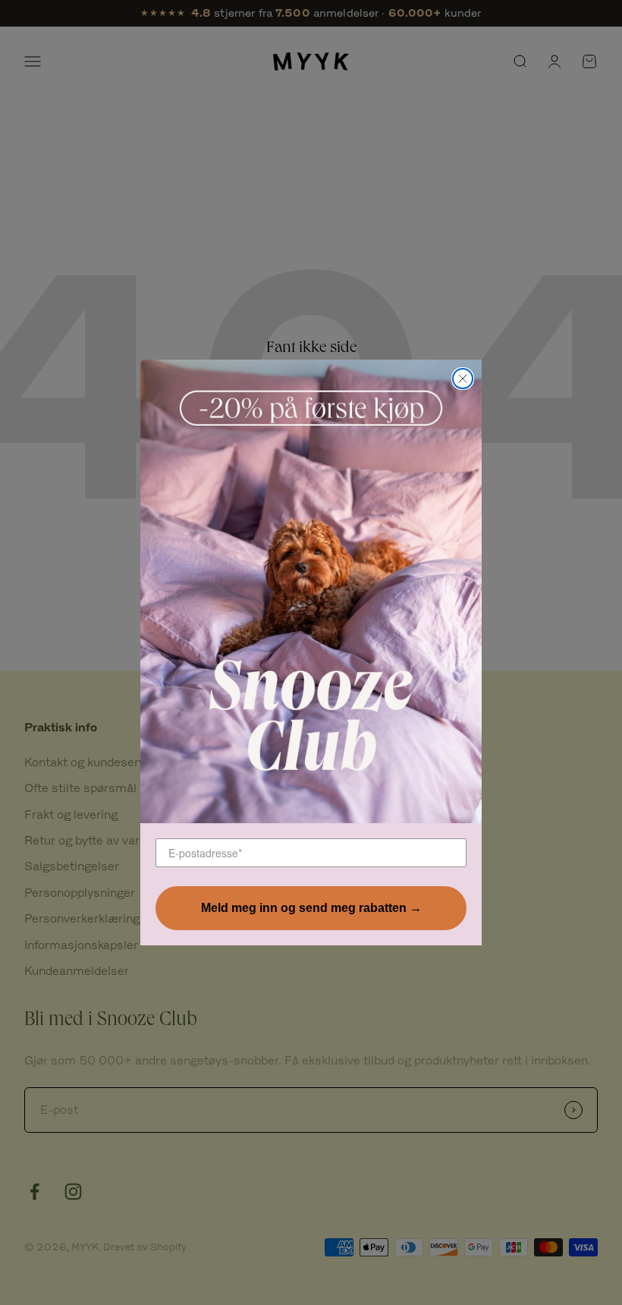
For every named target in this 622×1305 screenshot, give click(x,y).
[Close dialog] (463, 378)
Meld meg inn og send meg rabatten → (311, 907)
